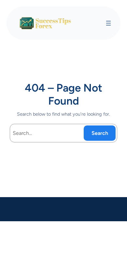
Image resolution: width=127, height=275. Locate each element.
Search (100, 133)
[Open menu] (108, 23)
